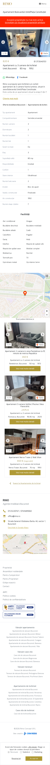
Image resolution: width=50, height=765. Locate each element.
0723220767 (13, 511)
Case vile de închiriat (25, 710)
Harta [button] (45, 53)
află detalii (32, 747)
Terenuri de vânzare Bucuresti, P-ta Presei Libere (25, 677)
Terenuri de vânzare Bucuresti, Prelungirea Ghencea (25, 673)
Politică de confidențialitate (14, 599)
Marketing (38, 752)
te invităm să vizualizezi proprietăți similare (25, 22)
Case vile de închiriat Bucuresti (25, 714)
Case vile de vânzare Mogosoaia (25, 658)
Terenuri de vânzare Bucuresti (25, 670)
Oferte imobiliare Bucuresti (14, 105)
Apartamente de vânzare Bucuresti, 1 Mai (25, 646)
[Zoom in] (47, 311)
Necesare (14, 752)
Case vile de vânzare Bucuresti (25, 655)
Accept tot (34, 758)
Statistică (26, 752)
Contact (6, 586)
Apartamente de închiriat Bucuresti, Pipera (25, 705)
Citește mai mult (10, 98)
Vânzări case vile (25, 652)
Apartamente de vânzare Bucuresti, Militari (25, 634)
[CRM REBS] (30, 733)
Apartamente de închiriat (25, 686)
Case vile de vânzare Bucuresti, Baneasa (25, 661)
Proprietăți (7, 568)
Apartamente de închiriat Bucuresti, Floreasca (25, 696)
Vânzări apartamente (25, 627)
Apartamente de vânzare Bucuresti (25, 631)
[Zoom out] (47, 315)
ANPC (5, 592)
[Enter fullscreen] (47, 276)
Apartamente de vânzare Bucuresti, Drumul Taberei (25, 637)
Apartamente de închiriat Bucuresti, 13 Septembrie (25, 699)
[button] (3, 42)
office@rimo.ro (14, 516)
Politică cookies (9, 596)
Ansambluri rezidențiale (13, 571)
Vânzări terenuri (25, 667)
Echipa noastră (9, 582)
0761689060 (26, 511)
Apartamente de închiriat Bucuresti (25, 690)
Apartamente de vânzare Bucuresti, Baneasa (25, 643)
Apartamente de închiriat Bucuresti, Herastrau (25, 693)
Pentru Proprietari (10, 579)
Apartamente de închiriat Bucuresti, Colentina (25, 702)
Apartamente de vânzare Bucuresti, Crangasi (25, 640)
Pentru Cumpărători (11, 575)
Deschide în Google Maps (18, 528)
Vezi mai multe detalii (25, 368)
